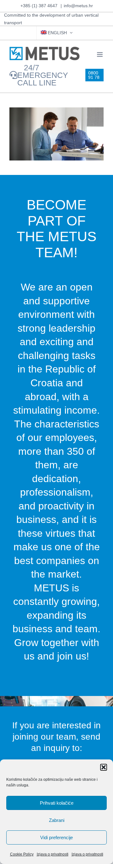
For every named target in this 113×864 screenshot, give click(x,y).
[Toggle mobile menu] (100, 54)
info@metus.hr (78, 5)
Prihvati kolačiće (56, 803)
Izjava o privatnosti (52, 854)
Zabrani (56, 820)
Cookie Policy (22, 854)
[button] (103, 767)
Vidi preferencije (56, 837)
